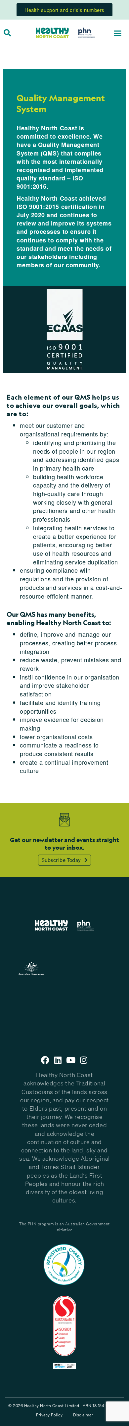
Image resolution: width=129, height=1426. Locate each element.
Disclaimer (83, 1415)
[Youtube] (71, 1060)
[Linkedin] (58, 1060)
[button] (117, 33)
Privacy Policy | (52, 1415)
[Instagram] (83, 1060)
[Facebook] (45, 1060)
